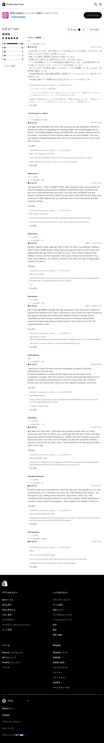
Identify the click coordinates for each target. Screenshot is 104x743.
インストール (92, 15)
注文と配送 (7, 614)
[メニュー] (100, 4)
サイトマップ (8, 728)
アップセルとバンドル (62, 614)
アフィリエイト (59, 677)
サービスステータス (61, 687)
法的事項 (56, 682)
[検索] (95, 4)
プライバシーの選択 (10, 735)
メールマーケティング (62, 620)
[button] (83, 29)
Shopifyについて (60, 652)
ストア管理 (7, 630)
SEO (55, 625)
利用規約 (6, 715)
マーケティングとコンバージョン (16, 625)
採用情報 (56, 657)
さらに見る (33, 105)
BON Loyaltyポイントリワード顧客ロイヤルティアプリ (34, 13)
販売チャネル (8, 600)
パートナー (57, 672)
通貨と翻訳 (57, 635)
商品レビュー (58, 610)
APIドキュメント (9, 657)
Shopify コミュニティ (11, 662)
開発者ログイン (8, 708)
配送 (55, 630)
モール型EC (58, 605)
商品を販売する (8, 610)
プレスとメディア (60, 667)
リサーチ (6, 667)
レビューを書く (10, 66)
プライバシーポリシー (11, 721)
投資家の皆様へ (59, 662)
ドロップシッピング (61, 600)
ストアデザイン (8, 620)
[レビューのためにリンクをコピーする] (43, 37)
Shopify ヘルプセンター (12, 652)
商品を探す (7, 605)
